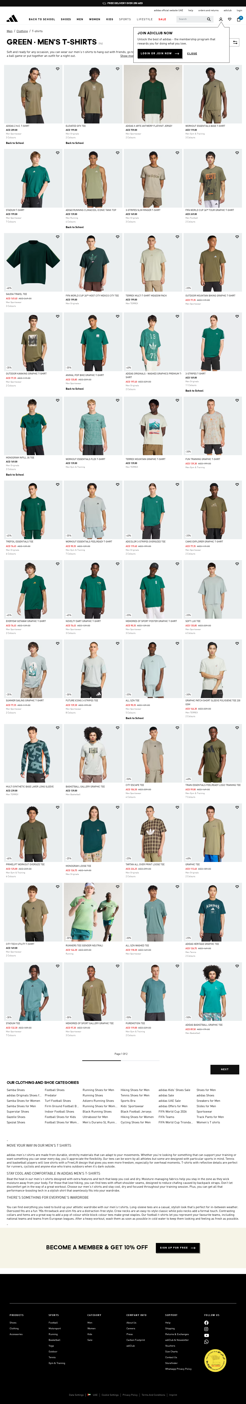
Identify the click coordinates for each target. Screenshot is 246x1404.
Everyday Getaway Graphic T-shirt (26, 621)
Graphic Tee (192, 865)
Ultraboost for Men (95, 1117)
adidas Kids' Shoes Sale (174, 1090)
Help (167, 1323)
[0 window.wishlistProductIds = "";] (229, 19)
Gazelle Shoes (16, 1117)
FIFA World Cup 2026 (173, 1111)
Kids (89, 1334)
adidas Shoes (205, 1095)
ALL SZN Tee (132, 701)
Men (9, 31)
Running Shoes (93, 1095)
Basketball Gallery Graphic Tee (85, 787)
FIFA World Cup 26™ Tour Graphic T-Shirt (209, 210)
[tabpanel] (123, 573)
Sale (89, 1340)
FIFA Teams (166, 1117)
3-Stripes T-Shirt (195, 374)
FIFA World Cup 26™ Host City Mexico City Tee (92, 296)
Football (53, 1323)
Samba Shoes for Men (21, 1106)
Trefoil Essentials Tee (19, 542)
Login (239, 10)
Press (129, 1334)
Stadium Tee (13, 1023)
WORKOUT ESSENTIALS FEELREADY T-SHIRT (89, 542)
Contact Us (171, 1357)
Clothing (22, 31)
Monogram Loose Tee (78, 866)
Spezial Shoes (16, 1122)
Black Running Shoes (97, 1111)
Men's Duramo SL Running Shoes (100, 1122)
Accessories (16, 1334)
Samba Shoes (16, 1090)
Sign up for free (174, 1248)
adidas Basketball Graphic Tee (204, 1025)
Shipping (170, 1328)
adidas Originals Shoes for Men (24, 1095)
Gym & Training (57, 1363)
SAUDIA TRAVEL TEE (16, 294)
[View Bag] (238, 19)
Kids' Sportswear (132, 1106)
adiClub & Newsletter (177, 1340)
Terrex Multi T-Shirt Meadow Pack (146, 296)
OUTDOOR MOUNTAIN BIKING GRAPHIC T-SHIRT (210, 296)
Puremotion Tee (135, 1023)
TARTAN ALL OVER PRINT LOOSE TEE (145, 865)
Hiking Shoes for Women (137, 1117)
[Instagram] (206, 1329)
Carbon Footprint (135, 1340)
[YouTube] (206, 1335)
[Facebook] (206, 1323)
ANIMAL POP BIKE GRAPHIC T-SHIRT (85, 375)
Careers (130, 1328)
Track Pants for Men (210, 1117)
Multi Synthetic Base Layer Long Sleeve (30, 787)
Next (225, 1069)
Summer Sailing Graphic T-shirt (25, 701)
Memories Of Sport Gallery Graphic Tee (90, 1023)
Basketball (54, 1340)
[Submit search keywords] (209, 19)
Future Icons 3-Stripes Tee (82, 701)
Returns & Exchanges (177, 1334)
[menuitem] (42, 19)
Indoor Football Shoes (59, 1111)
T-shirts (37, 31)
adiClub (130, 1346)
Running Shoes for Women (100, 1106)
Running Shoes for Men (98, 1090)
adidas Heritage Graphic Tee (202, 944)
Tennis (52, 1357)
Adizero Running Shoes (98, 1101)
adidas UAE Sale (170, 1101)
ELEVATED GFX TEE (76, 126)
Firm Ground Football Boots (62, 1106)
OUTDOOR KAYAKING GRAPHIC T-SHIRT (26, 374)
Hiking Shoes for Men (135, 1090)
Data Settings (76, 1395)
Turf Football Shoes (58, 1101)
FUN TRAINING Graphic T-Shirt (202, 459)
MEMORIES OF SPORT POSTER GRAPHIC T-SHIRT (151, 621)
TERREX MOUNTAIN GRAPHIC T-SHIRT (145, 459)
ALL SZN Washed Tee (137, 946)
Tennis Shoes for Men (135, 1095)
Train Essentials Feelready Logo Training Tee (213, 785)
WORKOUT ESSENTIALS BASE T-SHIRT (205, 126)
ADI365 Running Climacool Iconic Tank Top (91, 210)
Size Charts (171, 1351)
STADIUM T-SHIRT (15, 210)
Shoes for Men (206, 1090)
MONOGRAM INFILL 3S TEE (20, 458)
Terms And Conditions (153, 1395)
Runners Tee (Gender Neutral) (84, 946)
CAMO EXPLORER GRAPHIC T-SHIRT (204, 542)
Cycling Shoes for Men (136, 1122)
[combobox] (195, 19)
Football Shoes (55, 1090)
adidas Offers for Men (173, 1106)
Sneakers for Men (208, 1101)
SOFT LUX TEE (192, 621)
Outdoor (53, 1351)
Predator (51, 1095)
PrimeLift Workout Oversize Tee (25, 865)
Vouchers (170, 1346)
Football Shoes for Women (62, 1122)
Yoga (51, 1346)
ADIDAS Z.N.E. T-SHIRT (17, 126)
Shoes (13, 1323)
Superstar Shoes (18, 1111)
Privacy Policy (130, 1395)
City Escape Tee (135, 785)
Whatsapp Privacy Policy (178, 1369)
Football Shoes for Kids (60, 1117)
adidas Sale (166, 1095)
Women (91, 1328)
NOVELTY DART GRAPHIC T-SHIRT (83, 621)
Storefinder (171, 1363)
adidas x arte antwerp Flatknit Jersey (149, 126)
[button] (42, 19)
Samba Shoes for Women (23, 1101)
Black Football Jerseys (136, 1111)
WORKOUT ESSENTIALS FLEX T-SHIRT (85, 459)
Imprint (173, 1395)
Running (53, 1334)
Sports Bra (128, 1101)
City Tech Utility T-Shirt (20, 944)
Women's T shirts (208, 1122)
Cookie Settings (110, 1395)
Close (192, 53)
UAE (95, 1395)
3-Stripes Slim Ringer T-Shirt (143, 210)
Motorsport (55, 1328)
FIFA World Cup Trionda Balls (176, 1122)
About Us (131, 1323)
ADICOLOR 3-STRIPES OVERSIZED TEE (145, 542)
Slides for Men (206, 1106)
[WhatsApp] (206, 1342)
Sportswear (204, 1111)
